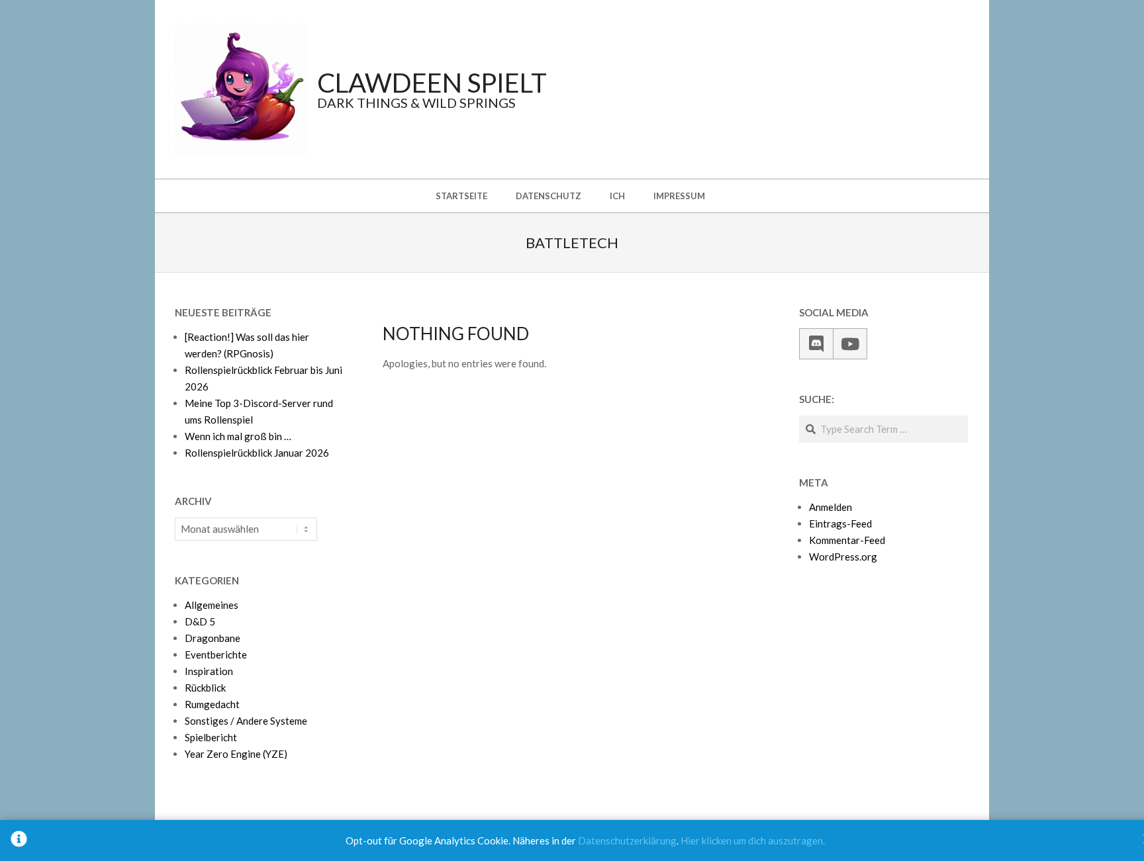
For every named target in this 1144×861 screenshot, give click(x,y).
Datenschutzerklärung (627, 840)
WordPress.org (843, 557)
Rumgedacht (212, 704)
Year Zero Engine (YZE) (236, 754)
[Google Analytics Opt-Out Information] (19, 840)
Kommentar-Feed (847, 540)
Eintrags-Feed (840, 523)
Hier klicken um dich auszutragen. (753, 840)
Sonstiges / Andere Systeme (246, 721)
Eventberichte (216, 654)
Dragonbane (212, 638)
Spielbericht (211, 737)
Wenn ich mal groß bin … (238, 436)
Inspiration (209, 671)
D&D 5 (200, 621)
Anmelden (830, 507)
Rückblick (205, 688)
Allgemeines (211, 605)
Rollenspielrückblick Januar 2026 (257, 453)
